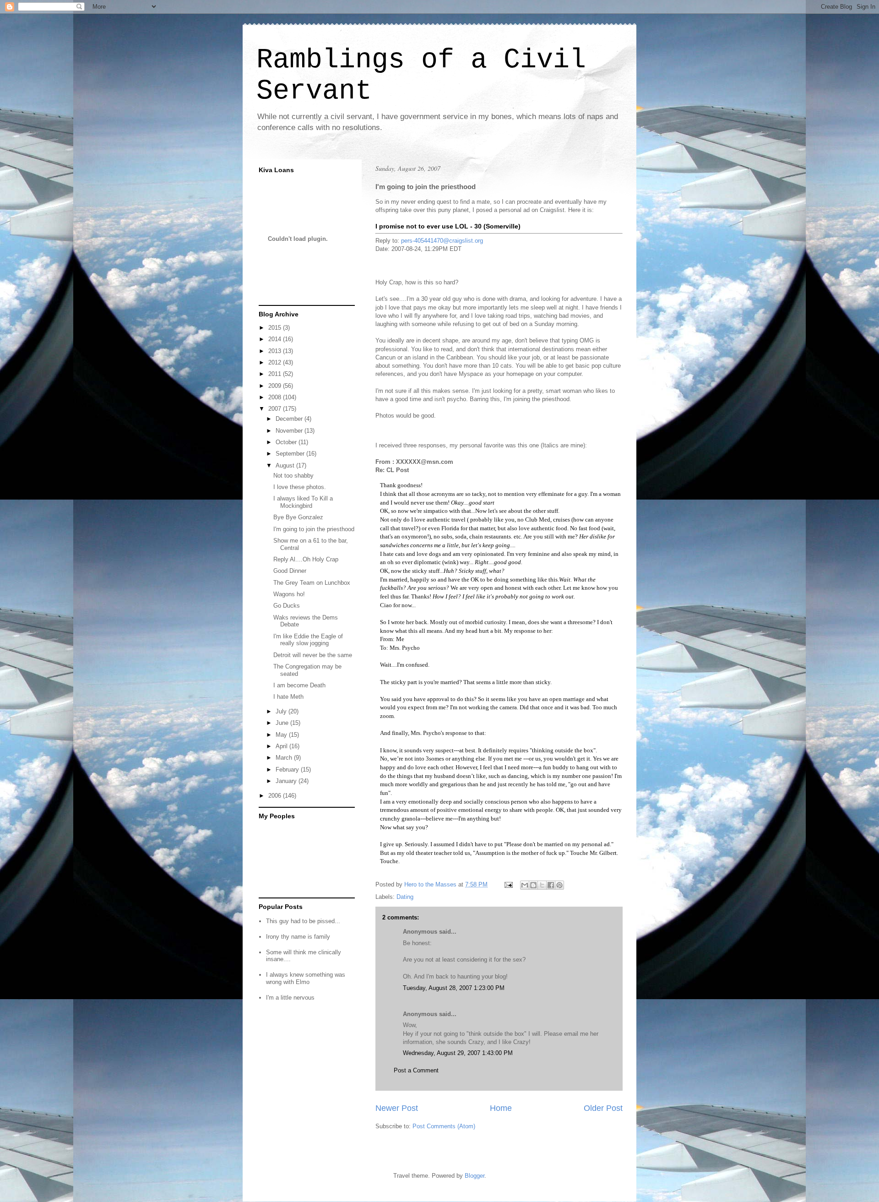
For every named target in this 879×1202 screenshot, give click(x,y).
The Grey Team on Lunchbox (311, 582)
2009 (275, 385)
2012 (275, 362)
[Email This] (524, 885)
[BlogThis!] (533, 885)
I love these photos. (299, 487)
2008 (275, 397)
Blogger (474, 1175)
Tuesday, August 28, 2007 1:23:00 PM (454, 987)
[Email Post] (508, 884)
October (287, 442)
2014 (275, 339)
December (290, 418)
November (290, 430)
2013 (275, 351)
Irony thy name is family (298, 936)
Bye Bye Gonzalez (298, 517)
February (288, 769)
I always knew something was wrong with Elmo (305, 978)
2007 (275, 408)
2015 (275, 327)
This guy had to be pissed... (303, 921)
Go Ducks (286, 605)
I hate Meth (288, 696)
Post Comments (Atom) (443, 1126)
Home (501, 1108)
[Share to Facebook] (550, 885)
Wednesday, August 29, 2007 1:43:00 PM (458, 1053)
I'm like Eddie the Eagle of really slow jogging (308, 640)
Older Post (603, 1108)
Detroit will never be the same (312, 655)
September (291, 453)
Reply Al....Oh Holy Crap (305, 559)
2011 (275, 373)
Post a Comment (416, 1070)
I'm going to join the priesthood (313, 529)
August (286, 465)
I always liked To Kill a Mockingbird (303, 502)
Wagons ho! (289, 594)
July (282, 711)
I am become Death (299, 685)
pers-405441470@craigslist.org (442, 240)
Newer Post (396, 1108)
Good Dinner (289, 570)
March (285, 757)
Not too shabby (293, 475)
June (283, 722)
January (287, 781)
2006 (275, 795)
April (282, 746)
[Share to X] (542, 885)
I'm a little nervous (290, 997)
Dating (404, 896)
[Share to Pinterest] (559, 885)
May (282, 734)
